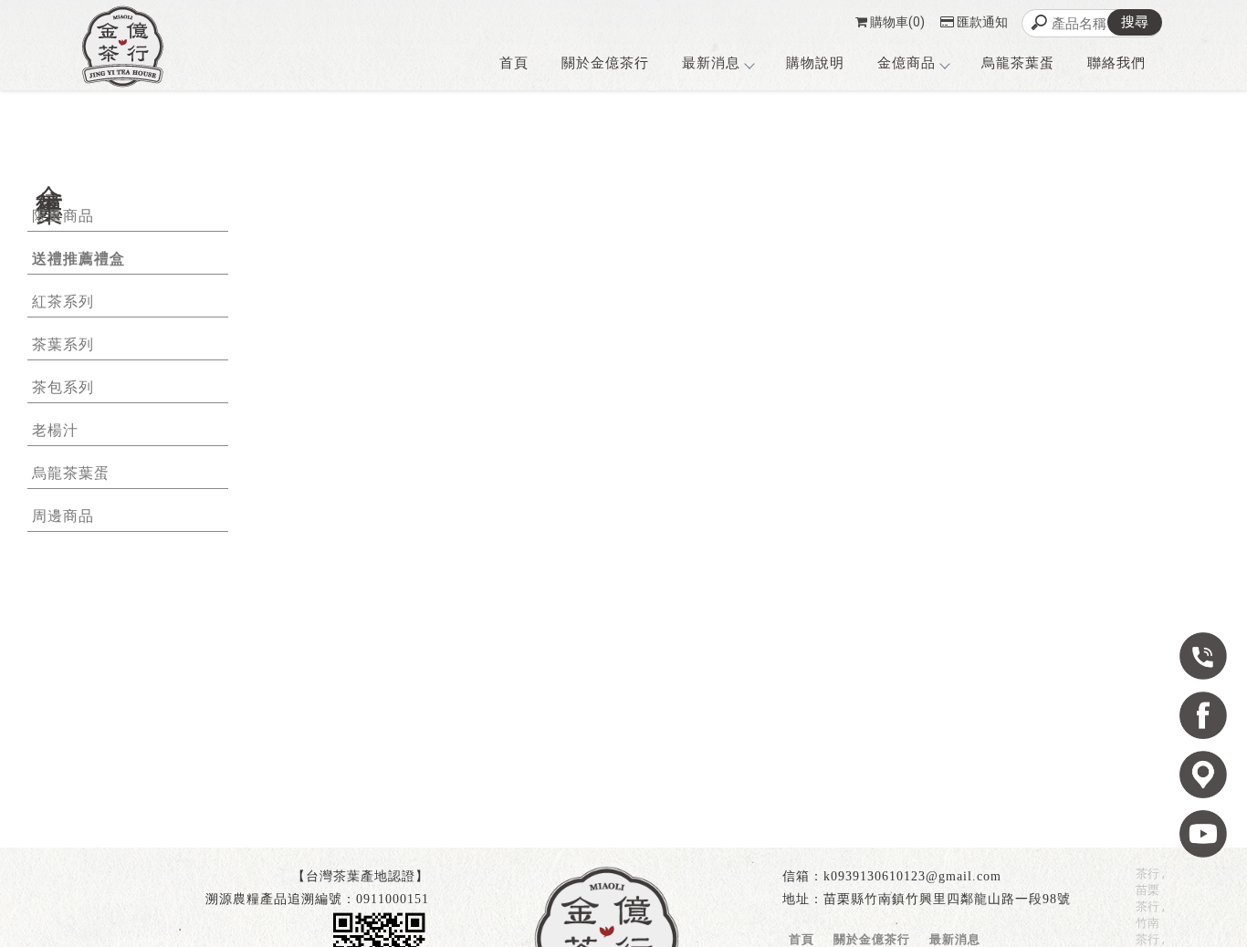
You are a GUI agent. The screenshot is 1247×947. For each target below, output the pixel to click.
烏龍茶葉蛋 (1017, 63)
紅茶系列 (63, 301)
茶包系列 (63, 387)
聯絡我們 (1116, 63)
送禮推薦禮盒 (78, 258)
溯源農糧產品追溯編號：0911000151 (317, 899)
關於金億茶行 (605, 63)
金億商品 (906, 63)
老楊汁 (55, 430)
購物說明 (815, 63)
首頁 (514, 63)
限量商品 (63, 215)
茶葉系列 (63, 344)
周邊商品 (63, 516)
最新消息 (711, 63)
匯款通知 (982, 22)
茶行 (1147, 873)
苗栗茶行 (1147, 898)
